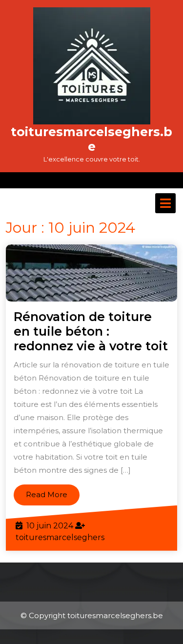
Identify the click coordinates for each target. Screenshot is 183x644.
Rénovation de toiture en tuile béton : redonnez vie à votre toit (91, 331)
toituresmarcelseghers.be (91, 139)
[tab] (165, 203)
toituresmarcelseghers (60, 537)
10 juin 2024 (49, 525)
